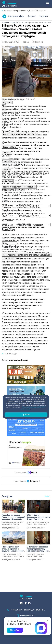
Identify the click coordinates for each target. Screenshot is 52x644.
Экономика (37, 42)
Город (26, 42)
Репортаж (7, 496)
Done (49, 255)
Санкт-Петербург (9, 354)
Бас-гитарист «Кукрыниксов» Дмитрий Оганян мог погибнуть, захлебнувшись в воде (27, 11)
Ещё (47, 496)
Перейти (15, 630)
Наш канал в (21, 472)
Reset (24, 255)
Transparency (24, 205)
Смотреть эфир (16, 16)
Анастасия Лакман (18, 360)
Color (4, 205)
